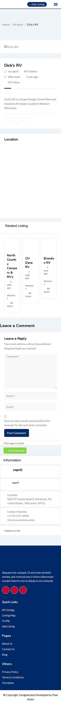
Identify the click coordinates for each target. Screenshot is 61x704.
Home (5, 24)
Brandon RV (49, 260)
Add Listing (8, 626)
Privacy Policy (10, 671)
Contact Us (8, 649)
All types (18, 24)
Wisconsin (14, 76)
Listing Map (8, 615)
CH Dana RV (29, 262)
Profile (6, 620)
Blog (4, 654)
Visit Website (16, 450)
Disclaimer (8, 682)
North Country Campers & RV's (12, 266)
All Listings (8, 609)
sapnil (15, 482)
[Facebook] (22, 531)
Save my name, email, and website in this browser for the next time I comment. (27, 423)
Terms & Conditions (13, 677)
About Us (7, 643)
